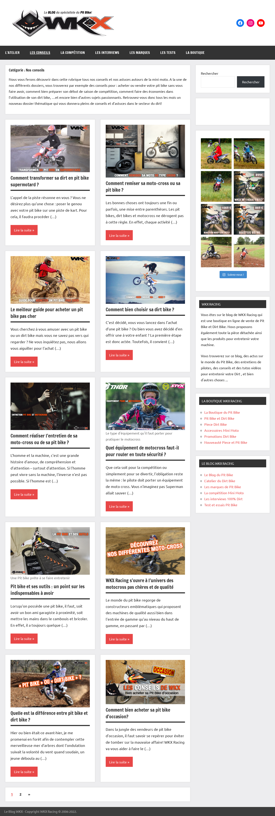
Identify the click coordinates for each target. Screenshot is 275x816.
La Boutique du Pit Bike (222, 412)
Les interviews (107, 52)
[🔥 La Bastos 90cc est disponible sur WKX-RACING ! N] (249, 219)
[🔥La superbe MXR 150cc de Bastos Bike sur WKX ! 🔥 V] (216, 252)
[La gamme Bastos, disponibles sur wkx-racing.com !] (249, 252)
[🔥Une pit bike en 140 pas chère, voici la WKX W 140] (249, 186)
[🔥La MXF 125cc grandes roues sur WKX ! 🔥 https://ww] (216, 219)
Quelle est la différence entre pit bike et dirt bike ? (49, 716)
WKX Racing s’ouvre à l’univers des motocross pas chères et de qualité (139, 583)
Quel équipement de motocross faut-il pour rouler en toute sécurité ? (142, 451)
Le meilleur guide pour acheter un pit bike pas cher (47, 312)
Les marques (140, 52)
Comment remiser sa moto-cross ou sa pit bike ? (143, 186)
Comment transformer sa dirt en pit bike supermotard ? (50, 181)
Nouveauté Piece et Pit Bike (225, 442)
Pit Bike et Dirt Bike (219, 418)
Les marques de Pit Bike (222, 487)
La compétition (73, 52)
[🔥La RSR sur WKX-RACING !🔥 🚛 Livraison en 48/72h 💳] (216, 186)
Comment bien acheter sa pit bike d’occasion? (138, 713)
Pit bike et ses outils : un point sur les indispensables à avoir (48, 589)
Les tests (168, 52)
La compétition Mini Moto (224, 493)
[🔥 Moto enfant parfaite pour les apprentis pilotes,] (216, 153)
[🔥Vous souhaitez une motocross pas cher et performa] (249, 153)
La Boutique (195, 52)
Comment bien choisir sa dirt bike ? (140, 309)
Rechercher (209, 73)
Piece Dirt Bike (215, 424)
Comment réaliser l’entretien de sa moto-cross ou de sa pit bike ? (44, 439)
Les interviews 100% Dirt (223, 499)
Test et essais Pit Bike (220, 505)
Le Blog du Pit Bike (218, 475)
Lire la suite (23, 230)
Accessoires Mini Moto (221, 430)
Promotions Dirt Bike (220, 436)
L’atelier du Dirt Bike (219, 481)
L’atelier (12, 52)
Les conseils (40, 52)
